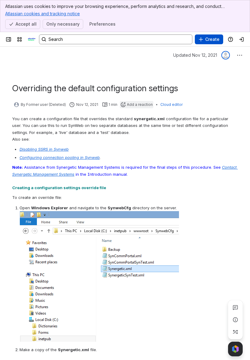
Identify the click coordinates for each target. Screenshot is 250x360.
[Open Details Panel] (235, 320)
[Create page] (235, 332)
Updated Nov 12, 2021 (195, 55)
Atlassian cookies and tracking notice (42, 13)
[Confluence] (32, 39)
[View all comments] (235, 307)
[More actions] (240, 55)
